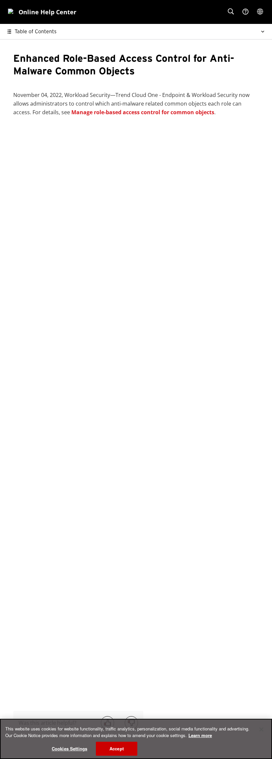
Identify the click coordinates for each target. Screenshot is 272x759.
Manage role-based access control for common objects (142, 112)
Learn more (200, 735)
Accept (116, 748)
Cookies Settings (69, 748)
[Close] (261, 729)
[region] (136, 739)
